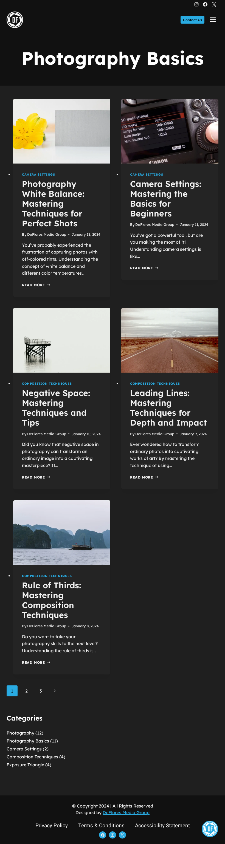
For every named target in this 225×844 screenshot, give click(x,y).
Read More (36, 285)
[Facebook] (205, 4)
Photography (20, 733)
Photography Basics (28, 741)
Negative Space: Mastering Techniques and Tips (56, 408)
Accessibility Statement (162, 825)
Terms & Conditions (101, 825)
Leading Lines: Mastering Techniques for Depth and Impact (168, 408)
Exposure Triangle (25, 764)
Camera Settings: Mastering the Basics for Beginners (165, 199)
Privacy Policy (51, 825)
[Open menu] (212, 19)
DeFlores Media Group (46, 234)
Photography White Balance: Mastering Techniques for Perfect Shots (53, 204)
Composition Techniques (47, 384)
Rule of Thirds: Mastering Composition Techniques (51, 600)
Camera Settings (38, 174)
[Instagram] (196, 4)
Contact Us (192, 20)
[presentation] (61, 131)
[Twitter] (214, 4)
